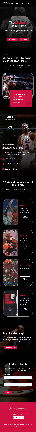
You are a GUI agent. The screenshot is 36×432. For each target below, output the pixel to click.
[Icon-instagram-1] (22, 417)
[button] (17, 3)
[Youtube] (19, 417)
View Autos (25, 309)
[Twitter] (16, 417)
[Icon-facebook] (14, 417)
